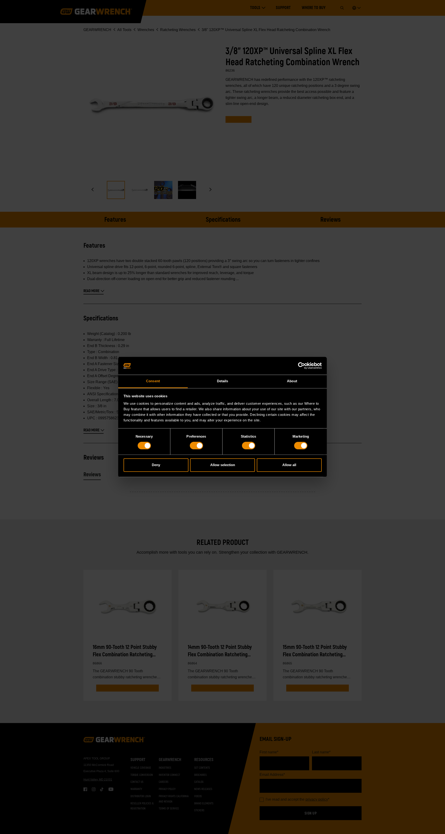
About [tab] (292, 381)
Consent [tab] (153, 381)
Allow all (289, 465)
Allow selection (222, 465)
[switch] (196, 445)
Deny (156, 465)
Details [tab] (222, 381)
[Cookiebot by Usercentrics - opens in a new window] (301, 365)
